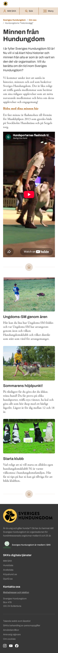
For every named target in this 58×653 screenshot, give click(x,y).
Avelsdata (8, 570)
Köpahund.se (10, 574)
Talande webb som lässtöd (16, 621)
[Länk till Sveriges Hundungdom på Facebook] (17, 645)
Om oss (33, 20)
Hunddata (8, 565)
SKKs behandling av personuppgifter (21, 625)
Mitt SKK (7, 561)
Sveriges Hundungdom (14, 20)
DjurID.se (8, 579)
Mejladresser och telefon (16, 592)
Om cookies (9, 639)
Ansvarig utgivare (12, 634)
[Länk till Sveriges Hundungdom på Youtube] (11, 645)
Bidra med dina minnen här (20, 109)
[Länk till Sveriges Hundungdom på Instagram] (5, 645)
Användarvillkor (11, 630)
